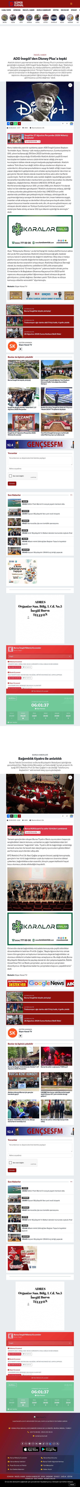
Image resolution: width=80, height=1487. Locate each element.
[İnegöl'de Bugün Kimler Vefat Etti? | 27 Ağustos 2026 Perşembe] (23, 397)
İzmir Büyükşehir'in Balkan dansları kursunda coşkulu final (47, 533)
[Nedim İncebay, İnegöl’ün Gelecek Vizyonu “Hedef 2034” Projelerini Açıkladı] (56, 397)
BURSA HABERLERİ (44, 10)
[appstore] (31, 1449)
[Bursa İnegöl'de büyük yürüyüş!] (23, 369)
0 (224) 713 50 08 (15, 678)
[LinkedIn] (36, 1443)
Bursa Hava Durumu (50, 1458)
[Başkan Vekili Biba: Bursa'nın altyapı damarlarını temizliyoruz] (23, 1109)
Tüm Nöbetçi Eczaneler (40, 691)
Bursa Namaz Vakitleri (17, 1462)
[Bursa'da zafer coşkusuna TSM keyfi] (56, 1056)
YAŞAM (25, 501)
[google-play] (49, 1449)
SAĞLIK (63, 1476)
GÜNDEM (16, 10)
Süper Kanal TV (25, 345)
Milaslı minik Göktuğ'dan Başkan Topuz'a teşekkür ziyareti (44, 542)
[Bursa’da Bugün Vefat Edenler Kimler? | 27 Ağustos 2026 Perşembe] (23, 1056)
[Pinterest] (29, 1443)
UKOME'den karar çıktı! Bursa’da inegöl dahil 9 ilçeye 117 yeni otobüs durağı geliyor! (55, 1094)
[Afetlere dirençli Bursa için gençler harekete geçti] (23, 1082)
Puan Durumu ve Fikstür (18, 1465)
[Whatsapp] (54, 1443)
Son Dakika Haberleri (17, 1469)
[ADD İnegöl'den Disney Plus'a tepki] (40, 101)
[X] (26, 1443)
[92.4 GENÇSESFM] (41, 444)
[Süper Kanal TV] (16, 4)
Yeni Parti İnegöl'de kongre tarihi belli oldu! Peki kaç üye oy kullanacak (54, 434)
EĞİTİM (56, 10)
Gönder (12, 483)
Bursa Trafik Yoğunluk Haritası (53, 1462)
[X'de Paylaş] (11, 123)
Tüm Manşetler (48, 1465)
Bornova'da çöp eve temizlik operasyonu (40, 523)
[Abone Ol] (71, 123)
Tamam (72, 1484)
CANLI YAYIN (6, 10)
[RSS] (57, 1443)
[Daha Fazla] (19, 123)
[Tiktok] (43, 1443)
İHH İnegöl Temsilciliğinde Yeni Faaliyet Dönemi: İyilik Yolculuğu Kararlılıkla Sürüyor (55, 382)
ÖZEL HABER (38, 1479)
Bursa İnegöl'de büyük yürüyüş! (19, 380)
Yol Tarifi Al (27, 667)
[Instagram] (33, 1443)
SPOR (43, 1476)
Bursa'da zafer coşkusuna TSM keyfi (54, 1067)
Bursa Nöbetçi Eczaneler (18, 1458)
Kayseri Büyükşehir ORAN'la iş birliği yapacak (42, 552)
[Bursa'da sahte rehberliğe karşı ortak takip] (56, 1109)
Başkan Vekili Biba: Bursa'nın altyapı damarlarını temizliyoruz (21, 1120)
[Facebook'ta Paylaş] (8, 123)
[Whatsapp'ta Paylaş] (15, 123)
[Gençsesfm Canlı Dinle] (42, 295)
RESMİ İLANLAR (49, 1479)
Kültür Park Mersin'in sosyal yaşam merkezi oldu (43, 504)
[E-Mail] (20, 349)
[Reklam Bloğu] (40, 619)
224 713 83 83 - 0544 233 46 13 (41, 1432)
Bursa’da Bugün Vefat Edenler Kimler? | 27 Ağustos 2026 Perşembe (23, 1068)
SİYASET (74, 10)
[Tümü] (71, 495)
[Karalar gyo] (40, 231)
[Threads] (47, 1443)
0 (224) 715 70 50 (15, 667)
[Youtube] (40, 1443)
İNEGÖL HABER (28, 10)
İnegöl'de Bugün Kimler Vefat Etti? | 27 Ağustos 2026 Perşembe (22, 408)
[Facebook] (22, 1443)
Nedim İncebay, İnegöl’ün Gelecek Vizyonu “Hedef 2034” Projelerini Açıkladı (56, 408)
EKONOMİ (65, 10)
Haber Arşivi (47, 1469)
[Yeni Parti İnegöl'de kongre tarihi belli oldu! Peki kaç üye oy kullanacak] (56, 422)
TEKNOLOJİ (29, 1479)
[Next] (50, 1443)
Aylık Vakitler (13, 722)
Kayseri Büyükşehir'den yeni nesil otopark (41, 514)
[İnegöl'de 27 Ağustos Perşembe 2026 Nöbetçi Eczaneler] (23, 422)
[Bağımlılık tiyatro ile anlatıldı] (40, 794)
